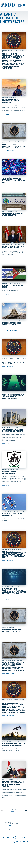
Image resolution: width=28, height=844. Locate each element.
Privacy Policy (8, 825)
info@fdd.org (7, 831)
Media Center (21, 837)
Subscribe (8, 837)
